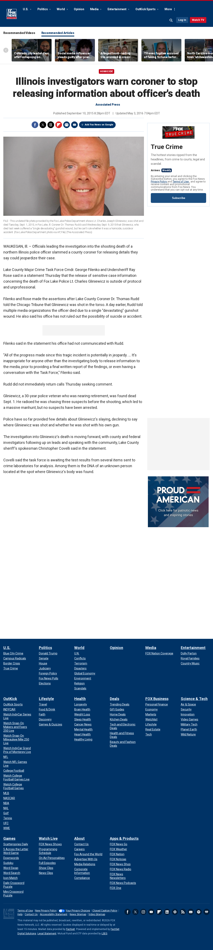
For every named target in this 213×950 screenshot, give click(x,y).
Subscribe (178, 198)
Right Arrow (205, 50)
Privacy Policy (159, 181)
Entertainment (117, 9)
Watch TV (198, 19)
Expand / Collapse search (171, 20)
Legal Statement (46, 933)
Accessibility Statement (53, 914)
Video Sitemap (96, 914)
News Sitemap (78, 914)
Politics (42, 9)
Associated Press (107, 104)
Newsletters (191, 912)
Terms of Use (181, 181)
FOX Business (156, 699)
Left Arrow (5, 50)
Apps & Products (124, 838)
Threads (50, 124)
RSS (183, 912)
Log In (182, 19)
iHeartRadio (206, 912)
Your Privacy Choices (78, 910)
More (168, 9)
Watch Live (48, 838)
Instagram (143, 912)
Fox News (12, 14)
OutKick (10, 699)
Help (19, 914)
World (61, 9)
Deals (114, 699)
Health (80, 699)
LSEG (104, 933)
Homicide (106, 71)
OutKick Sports (145, 9)
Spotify (199, 912)
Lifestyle (46, 699)
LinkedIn (167, 912)
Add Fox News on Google (99, 124)
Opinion (79, 9)
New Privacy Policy (46, 910)
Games (9, 838)
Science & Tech (194, 699)
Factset (70, 929)
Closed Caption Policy (104, 910)
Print (66, 124)
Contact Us (31, 914)
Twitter (43, 124)
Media (94, 9)
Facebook (35, 124)
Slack (175, 912)
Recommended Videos (19, 33)
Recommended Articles (57, 33)
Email (74, 124)
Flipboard (58, 124)
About (79, 838)
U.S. (26, 9)
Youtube (151, 912)
